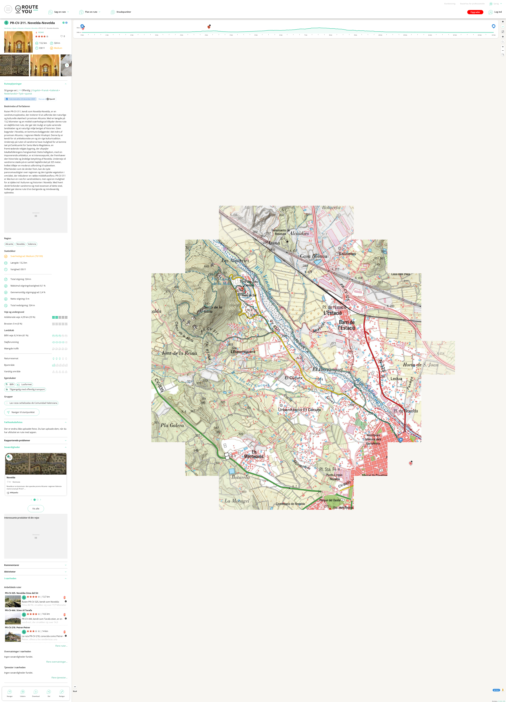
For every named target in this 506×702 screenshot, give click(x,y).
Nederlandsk (10, 93)
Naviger (10, 696)
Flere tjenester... (59, 677)
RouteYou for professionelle (472, 3)
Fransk (45, 90)
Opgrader (475, 12)
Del (49, 696)
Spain (15, 28)
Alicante (20, 28)
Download (36, 696)
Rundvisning (449, 3)
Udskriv (23, 696)
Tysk (21, 93)
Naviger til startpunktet (23, 412)
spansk (28, 93)
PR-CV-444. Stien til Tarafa (18, 610)
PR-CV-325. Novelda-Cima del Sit (21, 593)
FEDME (41, 32)
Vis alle (35, 508)
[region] (289, 360)
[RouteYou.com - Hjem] (26, 9)
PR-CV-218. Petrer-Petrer (17, 627)
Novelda (34, 28)
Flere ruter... (61, 645)
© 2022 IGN (501, 701)
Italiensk (54, 90)
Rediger (62, 696)
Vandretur (7, 28)
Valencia (32, 244)
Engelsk (36, 90)
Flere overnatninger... (56, 661)
